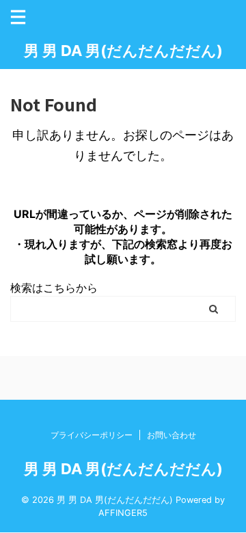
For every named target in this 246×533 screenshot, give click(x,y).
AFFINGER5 (123, 513)
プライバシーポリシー (92, 435)
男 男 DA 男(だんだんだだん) (123, 50)
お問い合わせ (171, 435)
